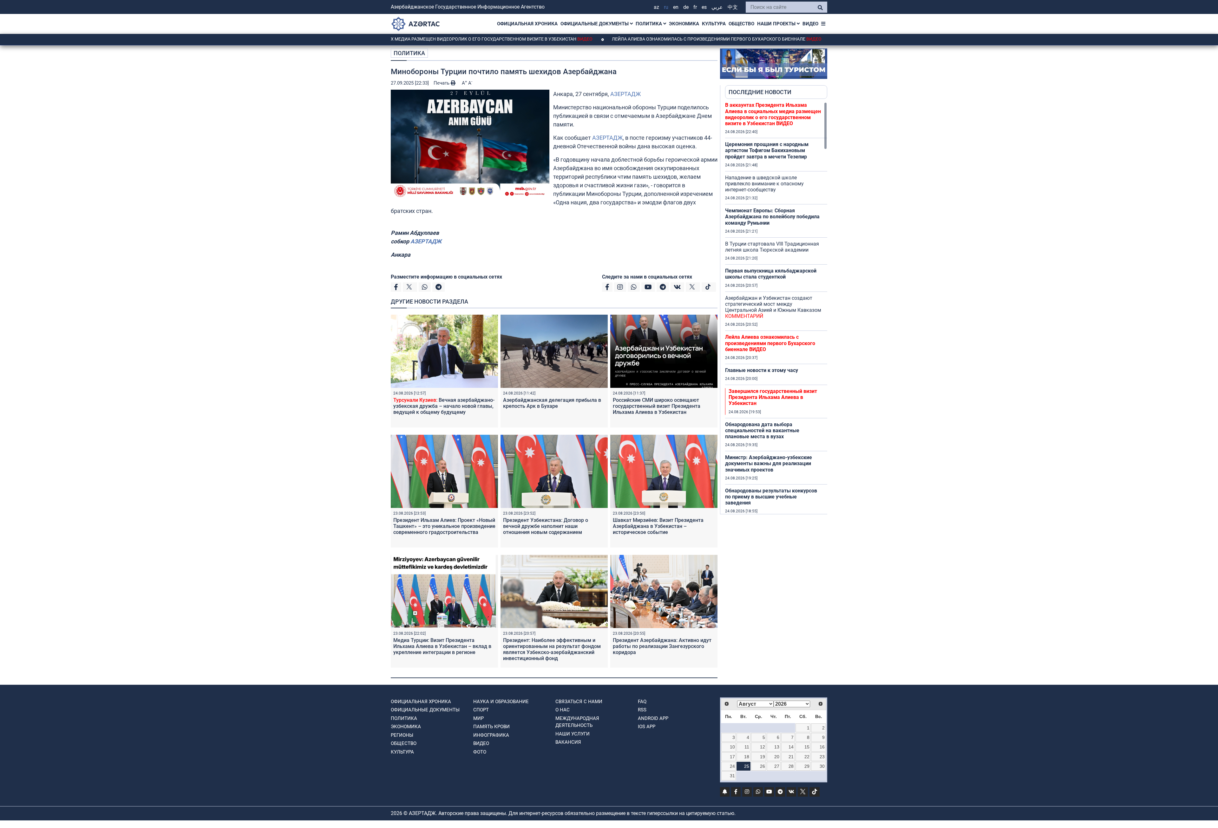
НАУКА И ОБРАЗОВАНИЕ (501, 701)
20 (776, 756)
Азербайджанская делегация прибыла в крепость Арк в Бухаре (552, 403)
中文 (733, 7)
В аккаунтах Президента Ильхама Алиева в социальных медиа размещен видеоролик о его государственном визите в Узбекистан (773, 114)
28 (791, 766)
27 (776, 766)
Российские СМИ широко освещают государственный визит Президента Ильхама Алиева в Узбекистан (656, 406)
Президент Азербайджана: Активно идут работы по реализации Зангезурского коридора (662, 646)
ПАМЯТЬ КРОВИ (491, 726)
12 (762, 746)
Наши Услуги (572, 734)
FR (695, 7)
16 (822, 746)
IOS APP (646, 726)
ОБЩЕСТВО (741, 24)
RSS (642, 710)
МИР (478, 718)
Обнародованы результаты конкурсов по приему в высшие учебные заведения (771, 497)
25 (746, 766)
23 (822, 756)
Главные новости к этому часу (761, 370)
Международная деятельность (577, 722)
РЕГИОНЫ (402, 735)
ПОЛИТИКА (649, 24)
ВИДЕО (810, 24)
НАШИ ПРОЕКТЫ (777, 24)
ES (704, 7)
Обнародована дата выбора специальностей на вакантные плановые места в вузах (762, 430)
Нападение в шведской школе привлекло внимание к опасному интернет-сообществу (764, 184)
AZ (656, 7)
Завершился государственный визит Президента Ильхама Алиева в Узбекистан (773, 397)
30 (822, 766)
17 (732, 756)
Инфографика (491, 735)
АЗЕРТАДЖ (625, 94)
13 (776, 746)
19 (762, 756)
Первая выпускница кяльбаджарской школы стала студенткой (770, 274)
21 (791, 756)
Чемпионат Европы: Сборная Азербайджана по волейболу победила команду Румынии (772, 217)
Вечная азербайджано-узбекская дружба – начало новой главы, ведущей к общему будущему (443, 406)
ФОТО (479, 752)
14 (791, 746)
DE (686, 7)
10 (732, 746)
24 (732, 766)
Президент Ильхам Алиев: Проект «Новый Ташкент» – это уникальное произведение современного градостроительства (444, 526)
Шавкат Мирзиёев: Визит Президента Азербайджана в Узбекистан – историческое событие (658, 526)
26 (762, 766)
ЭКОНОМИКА (684, 24)
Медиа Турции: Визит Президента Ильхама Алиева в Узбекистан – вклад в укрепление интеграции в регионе (442, 646)
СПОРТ (481, 710)
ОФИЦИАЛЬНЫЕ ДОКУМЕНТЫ (595, 24)
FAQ (642, 701)
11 (746, 746)
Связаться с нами (578, 701)
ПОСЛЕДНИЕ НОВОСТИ (760, 92)
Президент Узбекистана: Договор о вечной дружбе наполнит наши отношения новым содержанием (545, 526)
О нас (562, 710)
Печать (442, 83)
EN (675, 7)
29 (806, 766)
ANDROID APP (653, 718)
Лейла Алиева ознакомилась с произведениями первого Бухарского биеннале (670, 39)
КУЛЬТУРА (714, 24)
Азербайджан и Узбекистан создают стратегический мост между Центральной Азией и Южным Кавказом (773, 307)
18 (746, 756)
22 (806, 756)
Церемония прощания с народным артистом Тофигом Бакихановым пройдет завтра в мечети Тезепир (767, 150)
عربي (717, 7)
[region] (776, 308)
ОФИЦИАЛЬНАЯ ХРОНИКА (527, 24)
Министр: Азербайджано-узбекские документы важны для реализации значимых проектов (768, 463)
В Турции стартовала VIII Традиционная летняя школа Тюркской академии (772, 247)
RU (666, 7)
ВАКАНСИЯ (568, 742)
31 (732, 775)
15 (806, 746)
